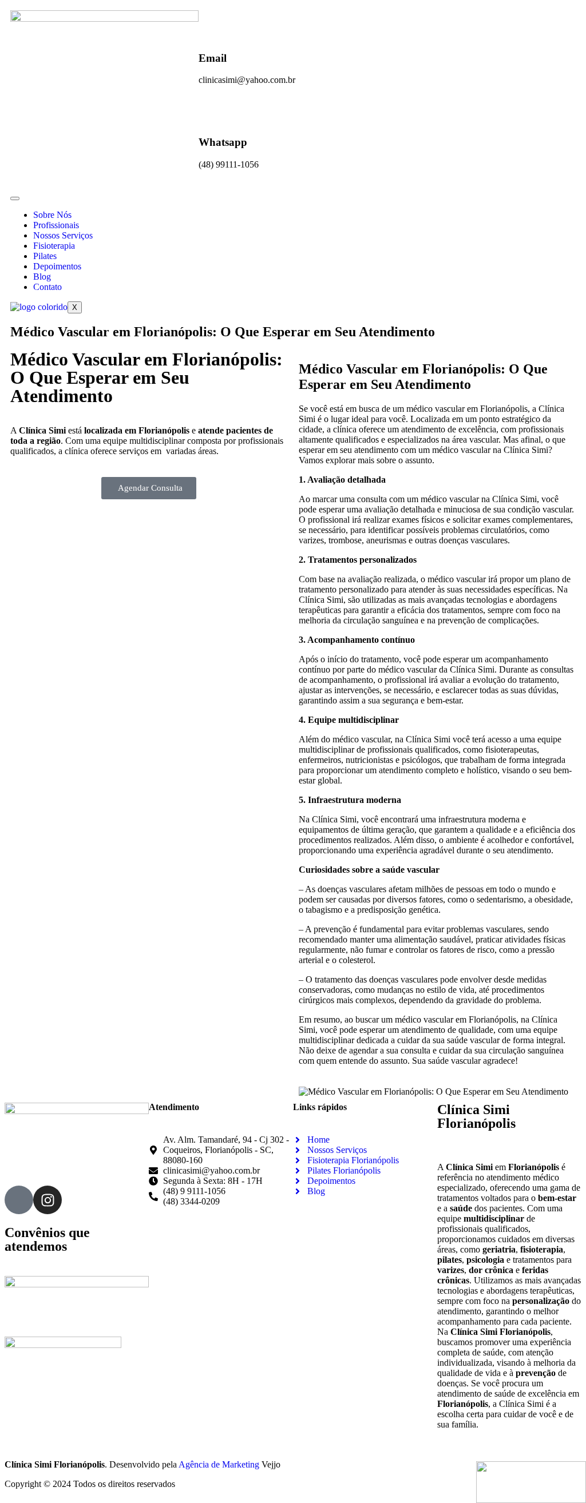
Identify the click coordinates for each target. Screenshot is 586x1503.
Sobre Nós (52, 215)
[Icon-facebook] (19, 1200)
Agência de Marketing (219, 1464)
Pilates (45, 256)
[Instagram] (47, 1200)
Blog (42, 276)
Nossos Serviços (63, 235)
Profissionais (56, 225)
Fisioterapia (54, 245)
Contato (47, 287)
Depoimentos (57, 266)
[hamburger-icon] (14, 198)
